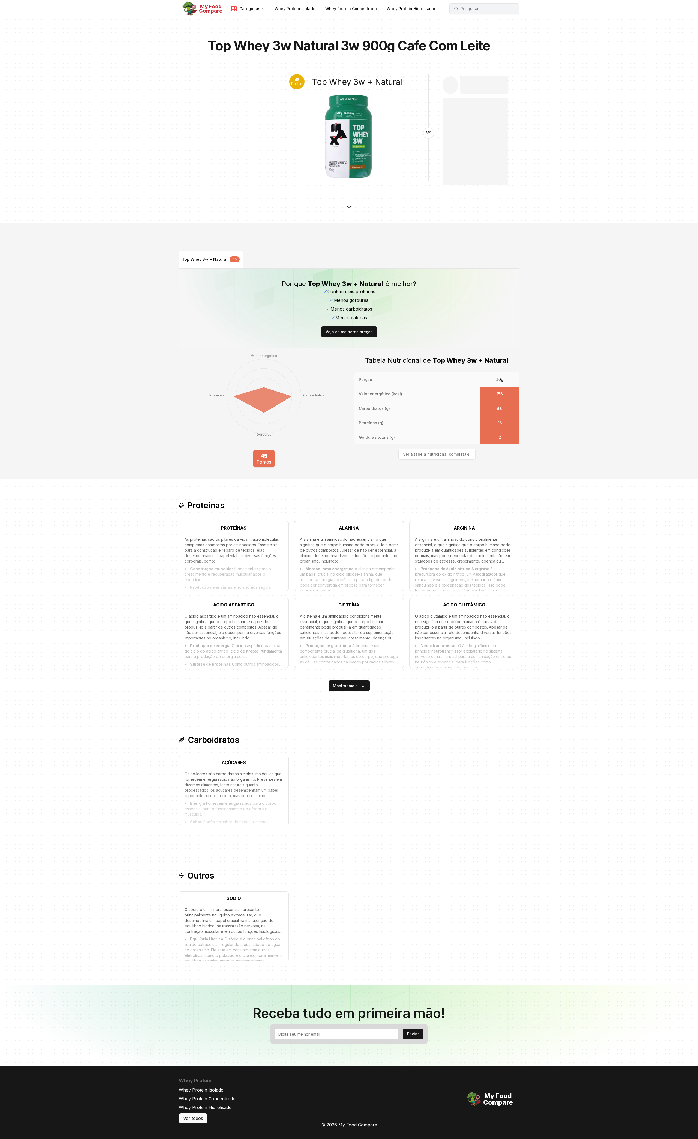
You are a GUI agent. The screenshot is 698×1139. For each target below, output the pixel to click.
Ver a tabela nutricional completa (435, 454)
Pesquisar (470, 8)
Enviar (413, 1034)
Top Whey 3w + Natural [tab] (209, 259)
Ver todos (193, 1118)
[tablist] (349, 259)
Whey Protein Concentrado (207, 1098)
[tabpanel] (349, 368)
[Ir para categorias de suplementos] (349, 208)
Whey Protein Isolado (201, 1090)
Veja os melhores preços (349, 331)
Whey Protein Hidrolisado (205, 1107)
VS (428, 133)
